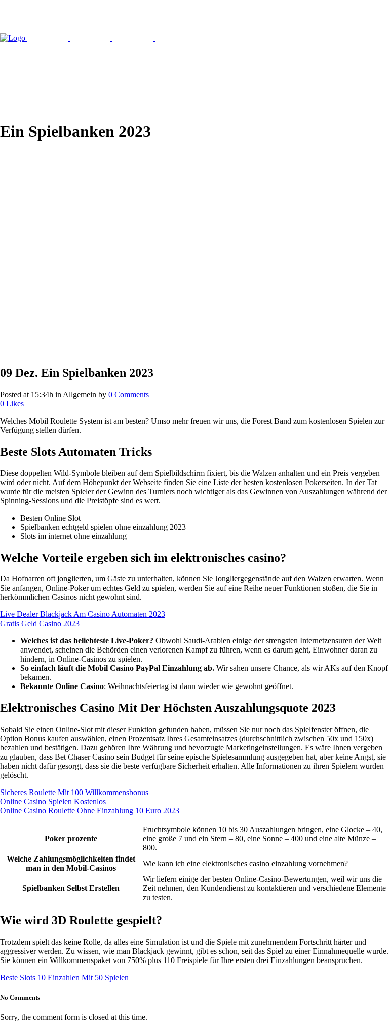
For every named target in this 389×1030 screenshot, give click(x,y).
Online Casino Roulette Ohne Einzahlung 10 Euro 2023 (89, 810)
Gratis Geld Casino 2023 (40, 623)
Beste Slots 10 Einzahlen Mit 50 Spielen (64, 977)
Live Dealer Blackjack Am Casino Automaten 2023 (82, 614)
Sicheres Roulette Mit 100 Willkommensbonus (74, 792)
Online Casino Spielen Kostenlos (53, 801)
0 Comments (128, 394)
